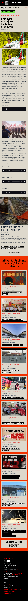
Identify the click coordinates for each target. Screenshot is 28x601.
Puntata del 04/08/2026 (9, 290)
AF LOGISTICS (6, 319)
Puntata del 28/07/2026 (9, 317)
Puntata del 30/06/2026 (9, 421)
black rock (20, 397)
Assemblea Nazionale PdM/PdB (11, 476)
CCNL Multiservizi (8, 505)
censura (5, 294)
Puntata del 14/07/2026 (9, 368)
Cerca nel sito (7, 593)
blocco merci (15, 423)
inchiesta (21, 246)
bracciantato (6, 372)
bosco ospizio (7, 292)
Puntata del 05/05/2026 (9, 528)
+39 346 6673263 (17, 573)
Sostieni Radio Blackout (10, 591)
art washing (6, 448)
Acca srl (5, 397)
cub (21, 345)
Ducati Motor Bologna (9, 536)
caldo (22, 423)
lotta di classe (11, 248)
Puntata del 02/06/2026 (9, 473)
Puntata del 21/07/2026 (9, 343)
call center (20, 503)
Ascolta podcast (8, 12)
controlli (16, 345)
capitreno (5, 478)
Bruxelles (5, 450)
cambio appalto (7, 345)
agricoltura (14, 370)
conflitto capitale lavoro (9, 246)
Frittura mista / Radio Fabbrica (10, 16)
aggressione (12, 397)
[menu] (24, 7)
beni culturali (15, 448)
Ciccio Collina (14, 478)
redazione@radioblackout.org (11, 584)
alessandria (6, 423)
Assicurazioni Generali (9, 503)
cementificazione (17, 292)
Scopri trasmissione (14, 252)
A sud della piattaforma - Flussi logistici (12, 531)
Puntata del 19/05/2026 (9, 501)
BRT (22, 319)
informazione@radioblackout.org (12, 589)
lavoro (4, 248)
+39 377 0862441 (16, 575)
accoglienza (6, 370)
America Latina (7, 534)
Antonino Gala (15, 319)
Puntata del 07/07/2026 (9, 395)
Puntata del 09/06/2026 (9, 446)
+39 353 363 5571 (9, 580)
